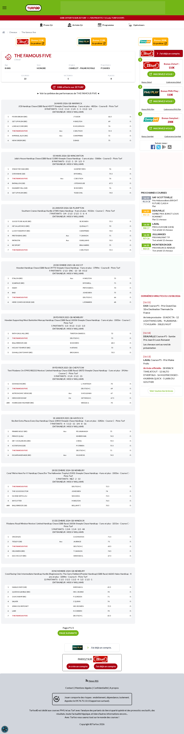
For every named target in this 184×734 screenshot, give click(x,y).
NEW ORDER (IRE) (19, 140)
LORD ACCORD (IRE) (20, 126)
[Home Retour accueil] (33, 7)
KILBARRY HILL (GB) (19, 188)
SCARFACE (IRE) (18, 283)
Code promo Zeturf (173, 82)
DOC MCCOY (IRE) (19, 556)
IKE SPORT (16, 245)
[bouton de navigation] (4, 8)
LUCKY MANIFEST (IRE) (21, 231)
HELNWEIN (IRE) (18, 551)
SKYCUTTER (17, 501)
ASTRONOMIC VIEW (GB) (22, 393)
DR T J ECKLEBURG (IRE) (21, 441)
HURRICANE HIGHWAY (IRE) (23, 403)
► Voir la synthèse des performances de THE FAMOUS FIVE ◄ (68, 93)
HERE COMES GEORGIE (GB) (23, 302)
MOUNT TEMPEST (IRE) (21, 348)
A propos (114, 687)
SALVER (15, 601)
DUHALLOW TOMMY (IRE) (22, 352)
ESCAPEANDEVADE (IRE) (21, 455)
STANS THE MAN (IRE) (20, 169)
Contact (69, 687)
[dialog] (4, 729)
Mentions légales (83, 687)
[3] (151, 119)
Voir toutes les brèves (161, 390)
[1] (151, 65)
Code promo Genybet (172, 136)
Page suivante (68, 633)
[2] (151, 92)
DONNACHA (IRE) (19, 384)
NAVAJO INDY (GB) (19, 587)
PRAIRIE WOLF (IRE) (19, 431)
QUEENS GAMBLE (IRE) (21, 592)
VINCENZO (16, 537)
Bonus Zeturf (147, 82)
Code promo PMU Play (172, 109)
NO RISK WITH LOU (19, 496)
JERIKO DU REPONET (20, 606)
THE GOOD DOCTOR (20, 491)
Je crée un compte (78, 666)
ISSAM (14, 288)
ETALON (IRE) (17, 278)
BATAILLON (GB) (18, 183)
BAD (14, 292)
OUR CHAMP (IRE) (19, 597)
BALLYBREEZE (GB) (19, 343)
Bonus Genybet (148, 136)
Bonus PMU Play (148, 109)
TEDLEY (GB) (17, 541)
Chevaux (13, 32)
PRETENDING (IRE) (19, 236)
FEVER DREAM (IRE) (19, 117)
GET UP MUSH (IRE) (19, 121)
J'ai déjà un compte (106, 666)
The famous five (28, 32)
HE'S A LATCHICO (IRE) (20, 226)
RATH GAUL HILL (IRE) (20, 333)
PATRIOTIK (16, 240)
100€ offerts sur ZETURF (70, 87)
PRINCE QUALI (17, 436)
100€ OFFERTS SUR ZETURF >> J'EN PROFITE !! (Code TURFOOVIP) (92, 18)
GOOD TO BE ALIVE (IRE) (21, 221)
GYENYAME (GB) (18, 174)
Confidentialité (101, 687)
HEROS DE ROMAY (19, 398)
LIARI (14, 611)
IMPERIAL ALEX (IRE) (20, 136)
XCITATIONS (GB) (19, 446)
